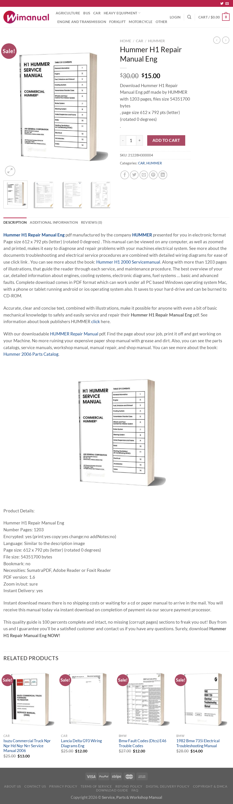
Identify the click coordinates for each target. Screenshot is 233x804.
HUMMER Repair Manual (74, 333)
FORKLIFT (117, 22)
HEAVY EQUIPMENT (120, 13)
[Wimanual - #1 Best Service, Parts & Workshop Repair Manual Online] (26, 17)
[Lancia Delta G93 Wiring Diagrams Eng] (87, 699)
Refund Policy (128, 786)
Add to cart (166, 140)
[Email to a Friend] (143, 175)
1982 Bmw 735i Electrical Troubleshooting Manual (198, 743)
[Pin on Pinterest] (153, 175)
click (95, 321)
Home (125, 41)
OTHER (161, 22)
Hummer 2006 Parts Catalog (30, 354)
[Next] (105, 107)
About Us (12, 786)
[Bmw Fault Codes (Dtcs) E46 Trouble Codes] (145, 699)
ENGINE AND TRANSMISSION (81, 22)
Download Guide (112, 790)
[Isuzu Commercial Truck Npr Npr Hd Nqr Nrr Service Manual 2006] (30, 699)
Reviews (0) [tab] (91, 222)
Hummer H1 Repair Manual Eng (34, 234)
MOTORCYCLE (140, 22)
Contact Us (35, 786)
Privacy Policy (63, 786)
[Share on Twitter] (134, 175)
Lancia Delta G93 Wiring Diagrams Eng (81, 743)
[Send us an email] (227, 3)
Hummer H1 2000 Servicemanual (128, 262)
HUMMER (156, 41)
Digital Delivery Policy (167, 786)
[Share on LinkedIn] (162, 175)
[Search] (189, 17)
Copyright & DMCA (210, 786)
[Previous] (11, 107)
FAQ (135, 790)
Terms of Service (96, 786)
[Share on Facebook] (124, 175)
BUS (86, 13)
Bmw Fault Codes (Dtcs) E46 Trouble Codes (142, 743)
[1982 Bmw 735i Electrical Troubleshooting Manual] (203, 699)
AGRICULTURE (68, 13)
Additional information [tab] (54, 222)
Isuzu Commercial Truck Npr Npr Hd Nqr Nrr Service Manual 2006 (27, 746)
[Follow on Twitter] (221, 3)
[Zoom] (10, 171)
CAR (97, 13)
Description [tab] (15, 222)
